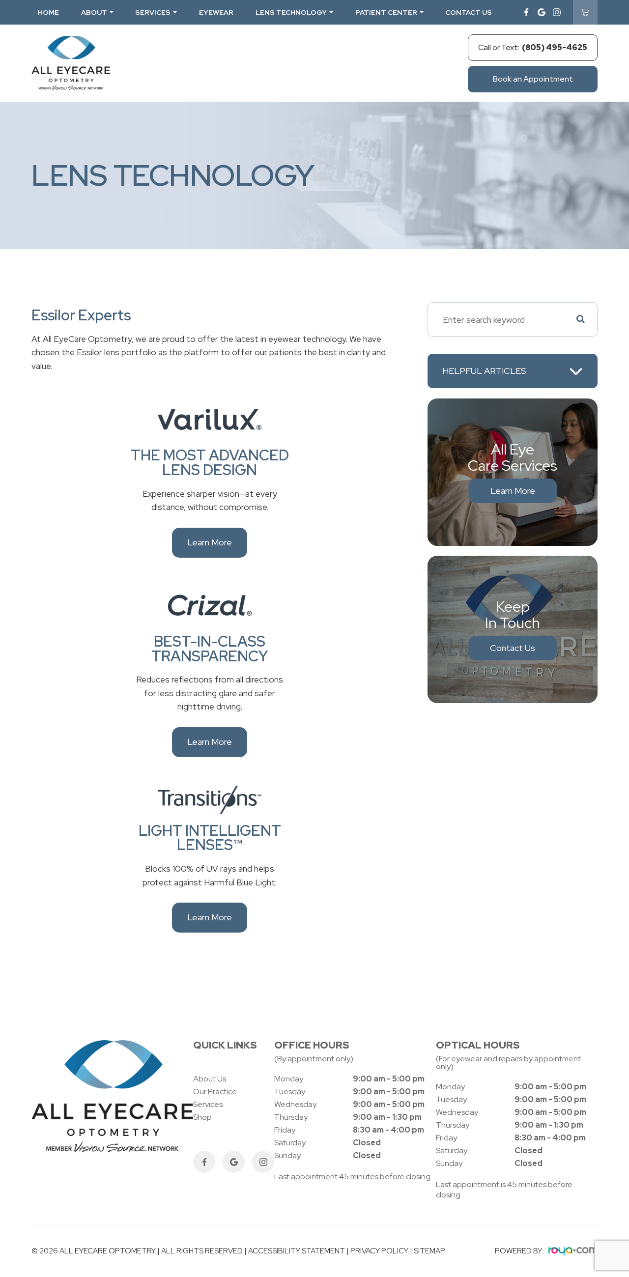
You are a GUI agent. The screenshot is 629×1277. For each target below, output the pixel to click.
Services (208, 1104)
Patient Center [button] (386, 12)
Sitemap (429, 1251)
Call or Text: (532, 47)
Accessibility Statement (296, 1251)
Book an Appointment (533, 79)
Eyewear (216, 12)
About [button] (94, 12)
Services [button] (153, 12)
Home (48, 12)
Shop (202, 1117)
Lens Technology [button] (291, 12)
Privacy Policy (379, 1251)
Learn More (209, 542)
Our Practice (215, 1091)
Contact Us (468, 12)
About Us (209, 1079)
